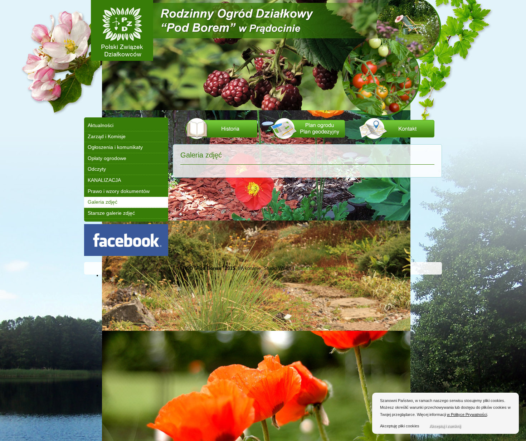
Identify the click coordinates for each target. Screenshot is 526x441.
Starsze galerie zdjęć (111, 213)
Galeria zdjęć (102, 202)
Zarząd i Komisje (107, 136)
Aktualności (100, 125)
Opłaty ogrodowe (107, 158)
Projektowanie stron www (321, 268)
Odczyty (97, 169)
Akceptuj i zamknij (445, 426)
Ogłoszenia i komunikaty (115, 147)
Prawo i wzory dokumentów (119, 191)
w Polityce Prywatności (467, 414)
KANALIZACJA (104, 180)
